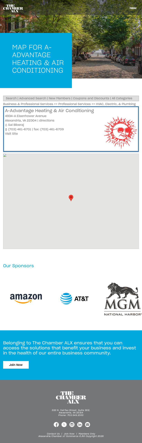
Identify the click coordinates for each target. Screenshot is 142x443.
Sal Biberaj (16, 125)
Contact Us (53, 433)
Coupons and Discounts (91, 98)
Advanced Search (32, 98)
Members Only (87, 433)
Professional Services (74, 104)
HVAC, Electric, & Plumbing (116, 104)
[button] (71, 198)
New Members (59, 98)
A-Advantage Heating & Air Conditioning (49, 110)
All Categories (122, 98)
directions (46, 120)
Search (11, 98)
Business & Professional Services (28, 104)
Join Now (16, 365)
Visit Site (11, 134)
